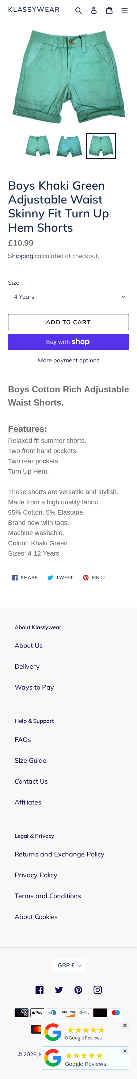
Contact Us (31, 781)
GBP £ (66, 965)
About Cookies (36, 916)
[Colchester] (53, 1040)
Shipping (20, 256)
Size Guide (30, 760)
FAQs (23, 739)
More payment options (68, 360)
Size (13, 282)
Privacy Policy (36, 875)
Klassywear (34, 9)
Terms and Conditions (48, 896)
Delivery (27, 666)
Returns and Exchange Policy (59, 854)
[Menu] (124, 9)
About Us (29, 645)
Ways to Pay (34, 687)
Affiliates (28, 802)
